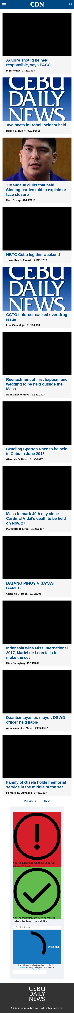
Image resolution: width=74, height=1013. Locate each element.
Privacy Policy (37, 969)
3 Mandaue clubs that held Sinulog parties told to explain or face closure (36, 190)
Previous (30, 801)
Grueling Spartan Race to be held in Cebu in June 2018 (36, 451)
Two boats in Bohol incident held (36, 125)
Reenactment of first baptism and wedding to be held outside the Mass (37, 384)
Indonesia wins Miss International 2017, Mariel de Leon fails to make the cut (37, 653)
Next (47, 801)
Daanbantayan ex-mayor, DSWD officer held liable (35, 720)
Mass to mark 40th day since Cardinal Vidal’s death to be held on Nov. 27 (36, 518)
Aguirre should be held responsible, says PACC (28, 62)
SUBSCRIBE (53, 947)
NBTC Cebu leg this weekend (33, 254)
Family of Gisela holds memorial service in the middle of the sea (36, 784)
